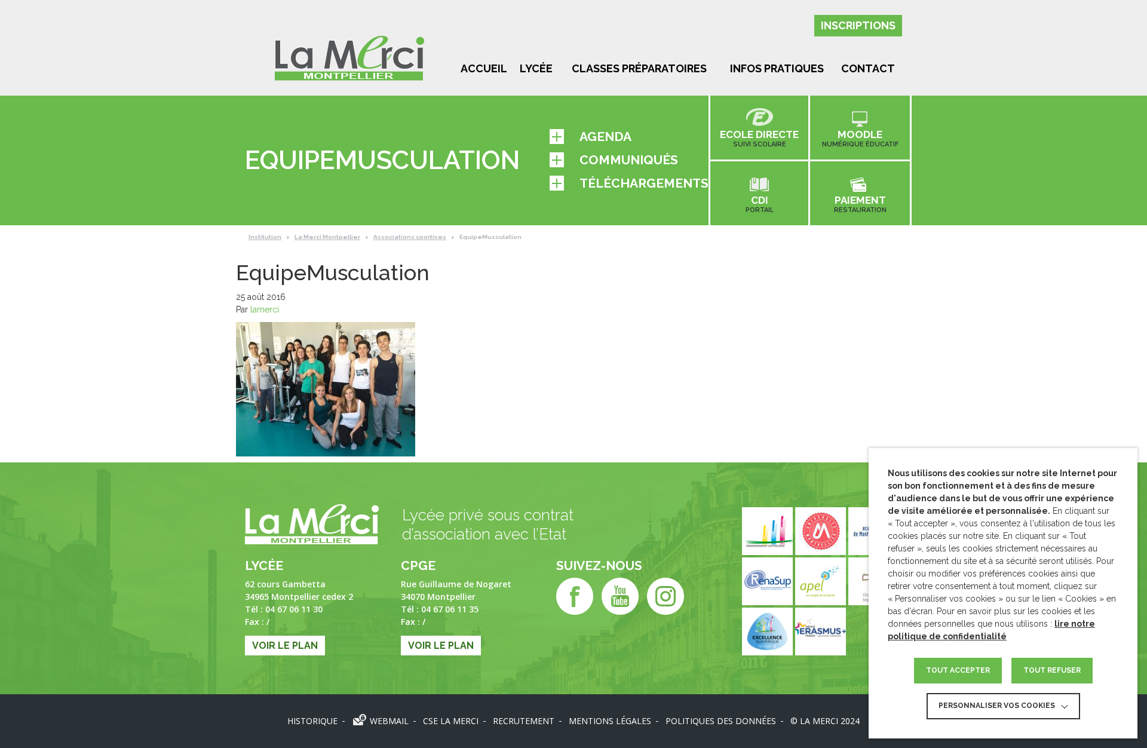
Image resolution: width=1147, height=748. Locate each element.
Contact (868, 68)
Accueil (484, 68)
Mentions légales (610, 720)
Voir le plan (285, 645)
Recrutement (523, 720)
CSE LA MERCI (451, 720)
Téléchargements (644, 183)
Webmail (389, 720)
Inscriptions (858, 25)
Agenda (605, 136)
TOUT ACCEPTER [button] (958, 670)
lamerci (264, 309)
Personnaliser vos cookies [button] (997, 705)
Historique (312, 720)
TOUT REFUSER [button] (1052, 670)
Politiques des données (720, 720)
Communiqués (628, 159)
